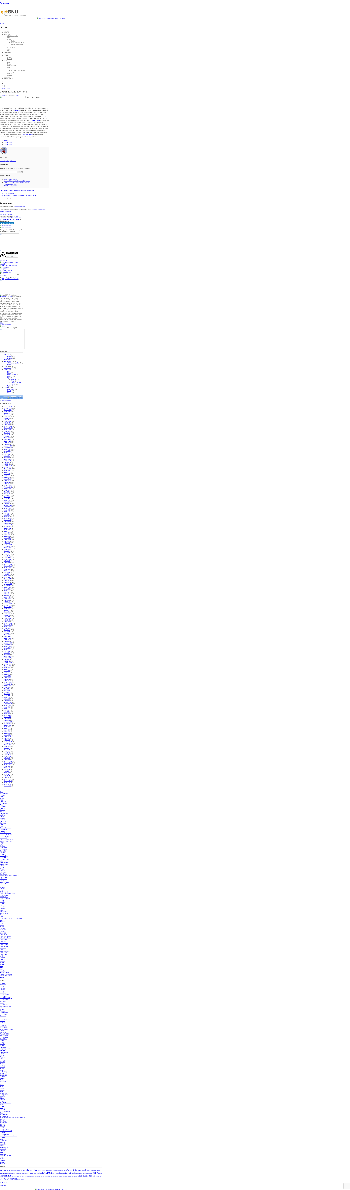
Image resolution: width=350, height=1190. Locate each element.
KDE (1, 923)
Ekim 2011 (7, 699)
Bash (1, 190)
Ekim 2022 (7, 482)
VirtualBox (3, 1144)
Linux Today (3, 954)
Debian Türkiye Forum (6, 839)
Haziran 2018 (7, 567)
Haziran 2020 (7, 528)
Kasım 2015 (7, 618)
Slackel (2, 1080)
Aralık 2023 (7, 459)
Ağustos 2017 (8, 584)
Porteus (2, 1040)
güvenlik (72, 1173)
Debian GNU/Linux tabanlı (76, 1170)
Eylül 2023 (7, 464)
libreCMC (3, 933)
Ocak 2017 (7, 595)
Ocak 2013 (7, 674)
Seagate (2, 1070)
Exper (1, 865)
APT (1, 800)
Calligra (2, 815)
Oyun (8, 67)
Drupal (2, 854)
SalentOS (2, 1060)
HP (1, 905)
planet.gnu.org (4, 1035)
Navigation (4, 3)
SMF (1, 1086)
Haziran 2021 (7, 508)
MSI (1, 969)
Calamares (44, 1170)
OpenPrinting (4, 999)
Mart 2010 (7, 730)
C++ (40, 1170)
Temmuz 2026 (8, 408)
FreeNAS (3, 872)
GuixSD (2, 903)
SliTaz (2, 1085)
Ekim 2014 (7, 639)
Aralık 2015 (7, 616)
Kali (1, 920)
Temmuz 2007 (8, 781)
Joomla (2, 916)
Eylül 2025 (7, 424)
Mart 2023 (7, 474)
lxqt (12, 1176)
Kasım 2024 (7, 441)
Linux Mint (3, 952)
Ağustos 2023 (8, 465)
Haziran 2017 (7, 587)
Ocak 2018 (7, 575)
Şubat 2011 (7, 712)
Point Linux (3, 1039)
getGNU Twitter (4, 882)
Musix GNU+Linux (6, 975)
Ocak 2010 (7, 733)
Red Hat (2, 1055)
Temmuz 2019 (8, 546)
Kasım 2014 (7, 638)
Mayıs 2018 (7, 569)
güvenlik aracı (79, 1173)
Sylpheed (2, 1106)
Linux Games (4, 944)
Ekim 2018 (7, 561)
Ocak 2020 (7, 536)
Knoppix (2, 926)
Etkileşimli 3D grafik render (15, 1173)
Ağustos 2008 (8, 761)
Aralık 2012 (7, 676)
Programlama (7, 52)
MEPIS (2, 967)
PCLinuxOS (3, 1014)
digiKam (2, 846)
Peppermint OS (4, 1019)
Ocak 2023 (7, 477)
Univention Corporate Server (8, 1136)
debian (52, 1170)
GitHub (6, 140)
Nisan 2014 (7, 649)
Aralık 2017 (7, 577)
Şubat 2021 (7, 515)
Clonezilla (3, 821)
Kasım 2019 (7, 539)
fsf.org (2, 323)
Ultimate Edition (4, 1134)
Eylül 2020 (7, 523)
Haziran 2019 (7, 548)
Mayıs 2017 (7, 589)
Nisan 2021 (7, 511)
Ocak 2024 (7, 457)
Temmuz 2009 (8, 743)
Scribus (2, 1068)
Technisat (2, 1119)
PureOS (2, 1044)
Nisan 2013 (7, 669)
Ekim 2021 (7, 502)
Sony (1, 1091)
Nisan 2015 (7, 630)
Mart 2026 (7, 415)
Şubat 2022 (7, 495)
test (41, 1176)
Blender (2, 810)
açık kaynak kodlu (31, 1170)
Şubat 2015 (7, 633)
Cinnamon (3, 823)
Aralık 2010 (7, 715)
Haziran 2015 (7, 626)
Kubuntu (2, 928)
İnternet (6, 54)
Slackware (3, 1081)
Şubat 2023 (7, 475)
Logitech (2, 957)
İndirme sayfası (8, 142)
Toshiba (2, 1124)
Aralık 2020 (7, 518)
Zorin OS (2, 1163)
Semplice (2, 1073)
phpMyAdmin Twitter (6, 1029)
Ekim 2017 (7, 580)
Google (2, 900)
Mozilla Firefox (4, 972)
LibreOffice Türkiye (6, 936)
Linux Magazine (4, 951)
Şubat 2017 (7, 593)
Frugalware (3, 874)
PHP (1, 1024)
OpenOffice (3, 996)
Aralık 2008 (7, 754)
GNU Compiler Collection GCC (9, 893)
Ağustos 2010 (8, 722)
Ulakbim (2, 1132)
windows (98, 1176)
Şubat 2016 (7, 613)
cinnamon (48, 1170)
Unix (75, 1176)
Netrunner (3, 985)
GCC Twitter (4, 897)
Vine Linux (3, 1142)
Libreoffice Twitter (5, 938)
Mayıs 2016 (7, 608)
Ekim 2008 (7, 758)
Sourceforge (3, 1093)
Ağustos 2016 (8, 603)
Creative (2, 826)
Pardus (2, 1009)
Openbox (2, 989)
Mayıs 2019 (7, 549)
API (7, 1170)
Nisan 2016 (7, 610)
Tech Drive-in (4, 1116)
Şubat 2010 (7, 731)
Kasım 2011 (7, 697)
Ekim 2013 (7, 659)
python (25, 1176)
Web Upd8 (3, 1149)
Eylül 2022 (7, 484)
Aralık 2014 (7, 636)
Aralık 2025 (7, 419)
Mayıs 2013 (7, 667)
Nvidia (2, 986)
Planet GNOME (4, 1034)
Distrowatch (3, 847)
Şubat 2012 (7, 692)
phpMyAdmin (4, 1027)
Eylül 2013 (7, 661)
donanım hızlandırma (91, 1170)
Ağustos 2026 (8, 406)
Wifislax (2, 1150)
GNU (1, 890)
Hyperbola (3, 907)
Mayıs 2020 (7, 529)
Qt (0, 1007)
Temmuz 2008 (8, 763)
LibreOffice (3, 934)
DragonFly (3, 851)
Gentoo (2, 880)
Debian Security (4, 836)
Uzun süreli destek (86, 1175)
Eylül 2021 (7, 503)
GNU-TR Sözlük (5, 898)
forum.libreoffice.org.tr (17, 42)
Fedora (2, 869)
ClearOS (2, 820)
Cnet (1, 824)
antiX (1, 797)
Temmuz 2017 (8, 585)
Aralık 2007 (7, 774)
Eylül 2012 (7, 681)
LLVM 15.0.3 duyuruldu (7, 193)
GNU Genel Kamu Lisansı (60, 1173)
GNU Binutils (4, 892)
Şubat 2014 (7, 653)
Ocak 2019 (7, 556)
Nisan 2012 (7, 689)
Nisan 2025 (7, 433)
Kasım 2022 (7, 480)
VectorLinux (3, 1140)
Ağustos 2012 (8, 682)
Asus (1, 805)
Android (2, 795)
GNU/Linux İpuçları (12, 36)
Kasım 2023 (7, 461)
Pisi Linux (3, 1032)
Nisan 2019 (7, 551)
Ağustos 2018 (8, 564)
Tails (1, 1113)
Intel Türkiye (3, 911)
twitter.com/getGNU (6, 296)
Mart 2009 (7, 749)
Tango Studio (4, 1114)
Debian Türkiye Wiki (6, 841)
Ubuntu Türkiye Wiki (6, 1131)
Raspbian (2, 1050)
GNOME (2, 888)
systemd (2, 1109)
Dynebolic (3, 857)
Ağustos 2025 (8, 426)
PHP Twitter (3, 1026)
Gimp (8, 62)
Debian (13, 41)
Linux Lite (3, 948)
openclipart (3, 993)
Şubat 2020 (7, 534)
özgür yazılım (21, 1179)
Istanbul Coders (11, 65)
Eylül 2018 (7, 562)
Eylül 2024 (7, 444)
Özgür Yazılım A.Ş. (5, 1006)
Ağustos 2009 (8, 741)
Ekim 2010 (7, 718)
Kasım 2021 (7, 500)
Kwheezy (3, 930)
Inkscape (2, 908)
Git (1, 885)
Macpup (2, 961)
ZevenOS (3, 1162)
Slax (1, 1083)
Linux (8, 37)
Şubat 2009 (7, 751)
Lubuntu (2, 959)
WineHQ (2, 1152)
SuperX (2, 1104)
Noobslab (3, 988)
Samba (2, 1063)
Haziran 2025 (7, 429)
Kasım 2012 (7, 677)
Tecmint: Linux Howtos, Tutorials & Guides (12, 1117)
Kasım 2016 (7, 598)
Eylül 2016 (7, 602)
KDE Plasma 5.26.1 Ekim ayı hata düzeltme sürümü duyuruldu (18, 195)
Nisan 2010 (7, 728)
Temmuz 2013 (8, 664)
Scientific (2, 1067)
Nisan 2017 (7, 590)
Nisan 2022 (7, 492)
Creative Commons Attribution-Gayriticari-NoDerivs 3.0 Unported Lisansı (10, 217)
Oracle (2, 1003)
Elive (1, 861)
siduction (2, 1078)
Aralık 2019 (7, 538)
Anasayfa (6, 31)
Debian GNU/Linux (6, 834)
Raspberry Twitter (5, 1049)
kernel (3, 1175)
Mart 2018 (7, 572)
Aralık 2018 (7, 557)
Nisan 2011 (7, 708)
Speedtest (2, 1096)
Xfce (1, 1157)
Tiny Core (3, 1121)
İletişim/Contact (8, 78)
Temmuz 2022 (8, 487)
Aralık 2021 (7, 498)
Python (9, 64)
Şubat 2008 (7, 771)
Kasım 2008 (7, 756)
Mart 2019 (7, 552)
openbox (19, 1176)
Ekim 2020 (7, 521)
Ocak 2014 (7, 654)
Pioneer (2, 1030)
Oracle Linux (4, 1004)
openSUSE (3, 1001)
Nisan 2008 (7, 768)
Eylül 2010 (7, 720)
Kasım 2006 (7, 786)
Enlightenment (4, 862)
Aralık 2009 (7, 735)
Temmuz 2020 (8, 526)
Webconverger (4, 1147)
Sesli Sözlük (3, 1075)
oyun (22, 1176)
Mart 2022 (7, 493)
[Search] (18, 274)
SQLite (2, 1098)
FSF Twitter (3, 879)
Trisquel (2, 1126)
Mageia (2, 962)
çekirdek (13, 1178)
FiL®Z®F (3, 1185)
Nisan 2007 (7, 782)
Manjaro (2, 964)
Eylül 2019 (7, 543)
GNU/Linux (7, 34)
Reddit (2, 1053)
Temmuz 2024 (8, 447)
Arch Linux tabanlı (13, 1170)
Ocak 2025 (7, 438)
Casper (2, 816)
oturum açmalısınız (19, 206)
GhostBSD (3, 884)
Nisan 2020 (7, 531)
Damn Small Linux (5, 833)
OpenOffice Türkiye (6, 998)
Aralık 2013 (7, 656)
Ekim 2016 (7, 600)
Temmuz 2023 (8, 467)
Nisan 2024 (7, 452)
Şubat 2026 (7, 416)
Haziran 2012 (7, 685)
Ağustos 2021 (8, 505)
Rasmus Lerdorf (30, 1176)
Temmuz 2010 (8, 723)
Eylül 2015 (7, 621)
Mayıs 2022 (7, 490)
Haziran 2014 (7, 646)
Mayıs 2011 (7, 707)
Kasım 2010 (7, 717)
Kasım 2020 (7, 520)
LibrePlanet (3, 939)
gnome (36, 1173)
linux (8, 1175)
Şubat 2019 (7, 554)
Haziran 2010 (7, 725)
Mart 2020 (7, 533)
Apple (2, 798)
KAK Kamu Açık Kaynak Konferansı (11, 918)
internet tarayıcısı (86, 1173)
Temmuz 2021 (8, 506)
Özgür (6, 1179)
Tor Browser (3, 1122)
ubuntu (64, 1176)
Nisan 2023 (7, 472)
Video (5, 60)
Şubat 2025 (7, 436)
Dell (1, 844)
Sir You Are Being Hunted (18, 70)
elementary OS (4, 859)
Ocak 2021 (7, 516)
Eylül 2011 (7, 700)
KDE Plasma (97, 1173)
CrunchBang (3, 829)
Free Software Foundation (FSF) (9, 875)
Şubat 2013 (7, 672)
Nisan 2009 (7, 748)
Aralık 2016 (7, 597)
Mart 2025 (7, 434)
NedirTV (9, 73)
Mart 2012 (7, 690)
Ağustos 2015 (8, 623)
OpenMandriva (4, 994)
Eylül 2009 (7, 740)
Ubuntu (38, 120)
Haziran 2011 (7, 705)
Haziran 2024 (7, 449)
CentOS (2, 818)
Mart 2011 (7, 710)
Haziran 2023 (7, 469)
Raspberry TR (4, 1052)
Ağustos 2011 (8, 702)
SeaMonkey (3, 1072)
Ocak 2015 (7, 635)
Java (1, 915)
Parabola (2, 1011)
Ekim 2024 (7, 442)
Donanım (6, 32)
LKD (1, 956)
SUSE (2, 1101)
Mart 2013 (7, 671)
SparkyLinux (4, 1095)
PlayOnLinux (4, 1037)
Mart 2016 (7, 612)
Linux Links (3, 949)
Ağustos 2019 (8, 544)
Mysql (2, 977)
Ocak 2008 (7, 772)
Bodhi (2, 811)
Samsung (2, 1065)
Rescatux (2, 1057)
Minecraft (13, 69)
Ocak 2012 (7, 694)
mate (15, 1176)
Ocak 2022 (7, 497)
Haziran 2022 (7, 488)
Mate (1, 966)
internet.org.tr (4, 913)
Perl (1, 1017)
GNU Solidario (4, 895)
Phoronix (2, 1022)
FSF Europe (3, 877)
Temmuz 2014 (8, 644)
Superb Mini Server (5, 1103)
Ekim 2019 (7, 541)
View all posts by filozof (8, 161)
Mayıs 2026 (7, 411)
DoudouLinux (4, 849)
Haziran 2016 (7, 607)
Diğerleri (9, 75)
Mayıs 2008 (7, 766)
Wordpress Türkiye (5, 1155)
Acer (1, 792)
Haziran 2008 (7, 764)
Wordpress (3, 1154)
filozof (3, 95)
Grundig (2, 902)
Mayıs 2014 (7, 648)
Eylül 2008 (7, 759)
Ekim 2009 (7, 738)
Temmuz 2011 (8, 703)
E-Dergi (9, 59)
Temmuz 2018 (8, 566)
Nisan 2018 (7, 571)
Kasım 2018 (7, 559)
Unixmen (2, 1137)
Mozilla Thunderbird (6, 974)
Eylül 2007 (7, 777)
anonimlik (3, 1170)
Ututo (1, 1139)
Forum (9, 39)
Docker (17, 110)
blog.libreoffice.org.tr (17, 44)
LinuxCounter (4, 943)
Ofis (8, 50)
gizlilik (31, 1173)
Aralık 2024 (7, 439)
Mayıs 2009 (7, 746)
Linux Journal (4, 946)
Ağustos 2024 (8, 446)
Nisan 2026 (7, 413)
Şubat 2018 (7, 574)
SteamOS (2, 1099)
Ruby (1, 1058)
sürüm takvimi (37, 1176)
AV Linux (3, 806)
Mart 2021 (7, 513)
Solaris (2, 1088)
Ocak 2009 (7, 753)
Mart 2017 (7, 592)
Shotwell (2, 1076)
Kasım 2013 (7, 658)
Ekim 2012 (7, 679)
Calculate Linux (4, 813)
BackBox (2, 808)
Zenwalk (2, 1160)
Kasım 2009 (7, 736)
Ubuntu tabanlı (69, 1176)
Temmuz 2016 (8, 605)
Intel (1, 910)
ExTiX (2, 867)
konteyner (17, 190)
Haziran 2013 (7, 666)
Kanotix (2, 921)
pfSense (2, 1021)
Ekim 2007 (7, 776)
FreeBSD (2, 870)
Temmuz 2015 (8, 625)
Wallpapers (7, 77)
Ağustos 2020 (8, 525)
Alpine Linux (4, 793)
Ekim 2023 (7, 462)
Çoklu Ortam (11, 47)
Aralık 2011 (7, 695)
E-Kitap (9, 57)
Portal (12, 72)
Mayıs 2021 (7, 510)
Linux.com (3, 941)
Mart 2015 (7, 631)
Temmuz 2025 (8, 428)
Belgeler (6, 55)
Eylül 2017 (7, 582)
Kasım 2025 (7, 421)
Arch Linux (3, 803)
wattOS (2, 1145)
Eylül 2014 (7, 641)
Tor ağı (60, 1176)
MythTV (2, 983)
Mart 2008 (7, 769)
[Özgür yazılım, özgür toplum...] (13, 16)
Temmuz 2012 (8, 684)
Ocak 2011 (7, 713)
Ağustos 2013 (8, 662)
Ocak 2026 (7, 418)
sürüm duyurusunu (27, 134)
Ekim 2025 (7, 423)
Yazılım (6, 46)
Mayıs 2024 (7, 451)
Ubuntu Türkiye (4, 1129)
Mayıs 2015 (7, 628)
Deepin (2, 842)
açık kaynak (20, 1170)
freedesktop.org (25, 1173)
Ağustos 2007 (8, 779)
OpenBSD (3, 991)
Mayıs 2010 (7, 726)
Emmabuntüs (4, 864)
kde (91, 1173)
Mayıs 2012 (7, 687)
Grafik (9, 49)
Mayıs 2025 (7, 431)
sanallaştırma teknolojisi (27, 190)
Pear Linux (3, 1016)
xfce (1, 1179)
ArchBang (3, 801)
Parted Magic (4, 1012)
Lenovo (2, 931)
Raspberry (3, 1047)
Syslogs (2, 1108)
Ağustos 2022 (8, 485)
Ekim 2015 (7, 620)
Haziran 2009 (7, 745)
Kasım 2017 (7, 579)
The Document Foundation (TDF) (50, 1176)
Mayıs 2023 (7, 470)
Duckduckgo (3, 856)
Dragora (2, 852)
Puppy (2, 1042)
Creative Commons (5, 828)
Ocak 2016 (7, 615)
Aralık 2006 (7, 784)
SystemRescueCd (5, 1111)
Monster (2, 971)
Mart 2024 (7, 454)
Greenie (2, 887)
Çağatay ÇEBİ (4, 831)
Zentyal (2, 1159)
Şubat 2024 (7, 456)
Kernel (2, 925)
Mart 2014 (7, 651)
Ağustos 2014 (8, 643)
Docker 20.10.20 (8, 190)
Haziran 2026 (7, 410)
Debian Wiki (3, 838)
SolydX (2, 1090)
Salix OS (2, 1062)
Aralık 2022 (7, 479)
